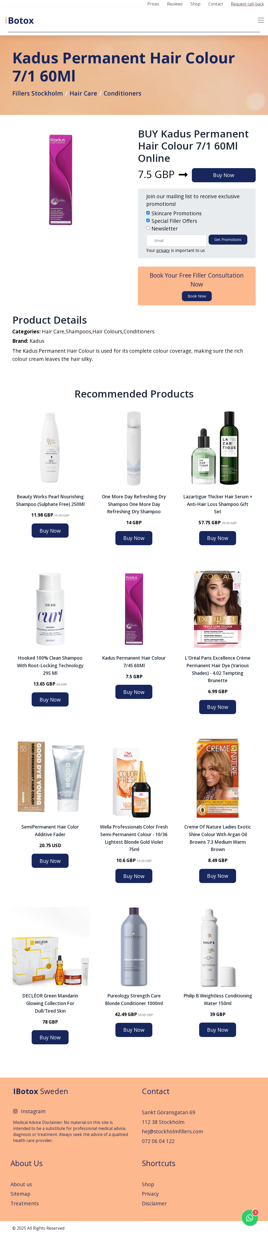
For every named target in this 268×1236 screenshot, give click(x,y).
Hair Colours (107, 331)
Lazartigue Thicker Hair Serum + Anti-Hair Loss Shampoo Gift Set (217, 504)
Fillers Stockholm (37, 93)
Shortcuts (158, 1163)
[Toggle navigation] (261, 20)
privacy (163, 250)
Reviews (175, 4)
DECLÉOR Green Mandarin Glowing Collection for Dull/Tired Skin (50, 1003)
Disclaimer (154, 1203)
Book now (197, 296)
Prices (153, 4)
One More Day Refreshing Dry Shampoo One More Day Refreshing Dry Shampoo (134, 504)
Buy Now (223, 175)
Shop (195, 4)
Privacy (150, 1193)
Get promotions (228, 239)
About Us (26, 1163)
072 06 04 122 (158, 1141)
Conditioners (122, 93)
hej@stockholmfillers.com (172, 1131)
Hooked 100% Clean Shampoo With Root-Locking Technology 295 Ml (50, 665)
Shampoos (78, 331)
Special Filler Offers (174, 220)
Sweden (40, 1091)
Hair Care (83, 93)
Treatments (24, 1203)
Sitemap (20, 1193)
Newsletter (165, 228)
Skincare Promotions (177, 213)
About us (21, 1184)
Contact (215, 4)
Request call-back (247, 4)
